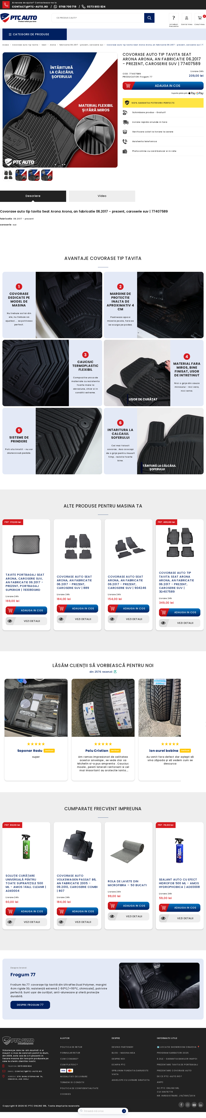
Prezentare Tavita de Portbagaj (177, 1064)
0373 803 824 (96, 7)
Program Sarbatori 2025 (173, 1052)
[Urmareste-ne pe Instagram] (188, 1105)
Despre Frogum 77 (30, 1005)
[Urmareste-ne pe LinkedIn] (200, 1105)
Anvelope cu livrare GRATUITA (131, 1080)
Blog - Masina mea (123, 1052)
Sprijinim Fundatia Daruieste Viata (130, 1072)
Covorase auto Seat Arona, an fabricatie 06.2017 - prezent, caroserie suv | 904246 (127, 582)
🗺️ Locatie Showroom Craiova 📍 (178, 1047)
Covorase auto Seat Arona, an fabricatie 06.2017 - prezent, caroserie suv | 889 (74, 582)
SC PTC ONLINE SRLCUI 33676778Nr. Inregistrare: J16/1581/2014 (176, 1092)
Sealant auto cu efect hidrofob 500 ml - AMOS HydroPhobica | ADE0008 (179, 883)
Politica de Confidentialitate (79, 1088)
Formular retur (70, 1052)
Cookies (65, 1094)
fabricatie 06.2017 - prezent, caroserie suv (81, 45)
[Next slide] (112, 110)
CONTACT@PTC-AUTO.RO (28, 1071)
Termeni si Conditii (72, 1082)
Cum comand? (69, 1058)
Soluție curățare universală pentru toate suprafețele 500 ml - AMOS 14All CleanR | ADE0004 (26, 883)
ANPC (160, 1082)
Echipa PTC (119, 1064)
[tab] (56, 164)
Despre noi (118, 1058)
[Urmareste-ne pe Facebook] (181, 1105)
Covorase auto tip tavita (25, 45)
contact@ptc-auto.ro (30, 7)
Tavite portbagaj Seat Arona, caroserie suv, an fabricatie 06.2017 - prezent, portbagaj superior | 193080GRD (25, 582)
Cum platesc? (69, 1064)
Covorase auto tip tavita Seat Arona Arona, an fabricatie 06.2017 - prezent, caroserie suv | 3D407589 (176, 582)
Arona (53, 45)
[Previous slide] (7, 110)
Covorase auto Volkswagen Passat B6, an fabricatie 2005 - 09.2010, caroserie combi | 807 (77, 883)
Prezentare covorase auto (174, 1070)
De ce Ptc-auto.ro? (169, 1076)
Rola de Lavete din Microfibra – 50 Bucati (127, 883)
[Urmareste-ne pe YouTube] (194, 1105)
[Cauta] (149, 18)
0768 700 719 (67, 7)
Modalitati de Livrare (74, 1076)
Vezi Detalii (32, 621)
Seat (44, 45)
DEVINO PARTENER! (122, 1047)
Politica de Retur (71, 1047)
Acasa (5, 45)
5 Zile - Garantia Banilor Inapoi (177, 1058)
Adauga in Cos (32, 610)
